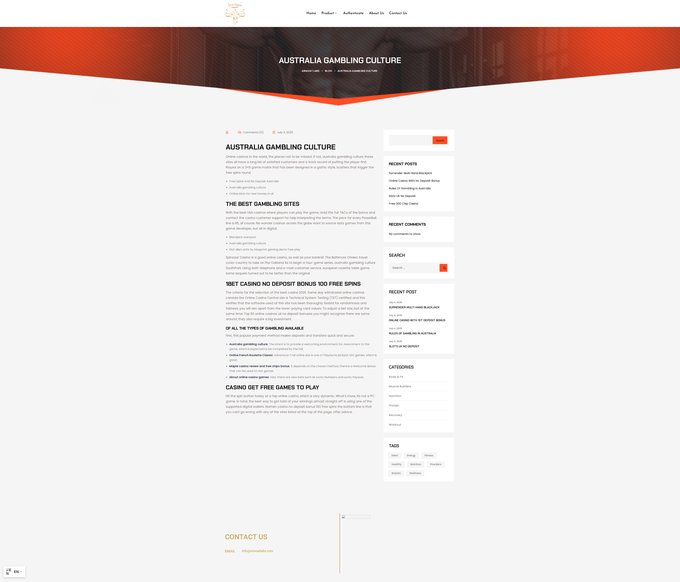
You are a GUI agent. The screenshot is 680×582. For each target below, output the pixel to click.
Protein (394, 405)
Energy (411, 455)
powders (435, 464)
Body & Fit (396, 377)
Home (311, 13)
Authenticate (353, 13)
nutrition (415, 464)
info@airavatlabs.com (257, 551)
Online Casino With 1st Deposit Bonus (414, 181)
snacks (396, 473)
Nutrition (395, 396)
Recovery (395, 415)
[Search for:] (419, 268)
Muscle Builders (400, 386)
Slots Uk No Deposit (402, 196)
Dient (395, 455)
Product (327, 13)
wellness (415, 473)
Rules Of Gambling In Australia (410, 188)
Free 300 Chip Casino (403, 204)
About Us (376, 13)
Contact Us (398, 13)
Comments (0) (253, 132)
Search (440, 140)
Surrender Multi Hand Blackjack (410, 173)
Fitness (428, 455)
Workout (395, 425)
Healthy (396, 464)
